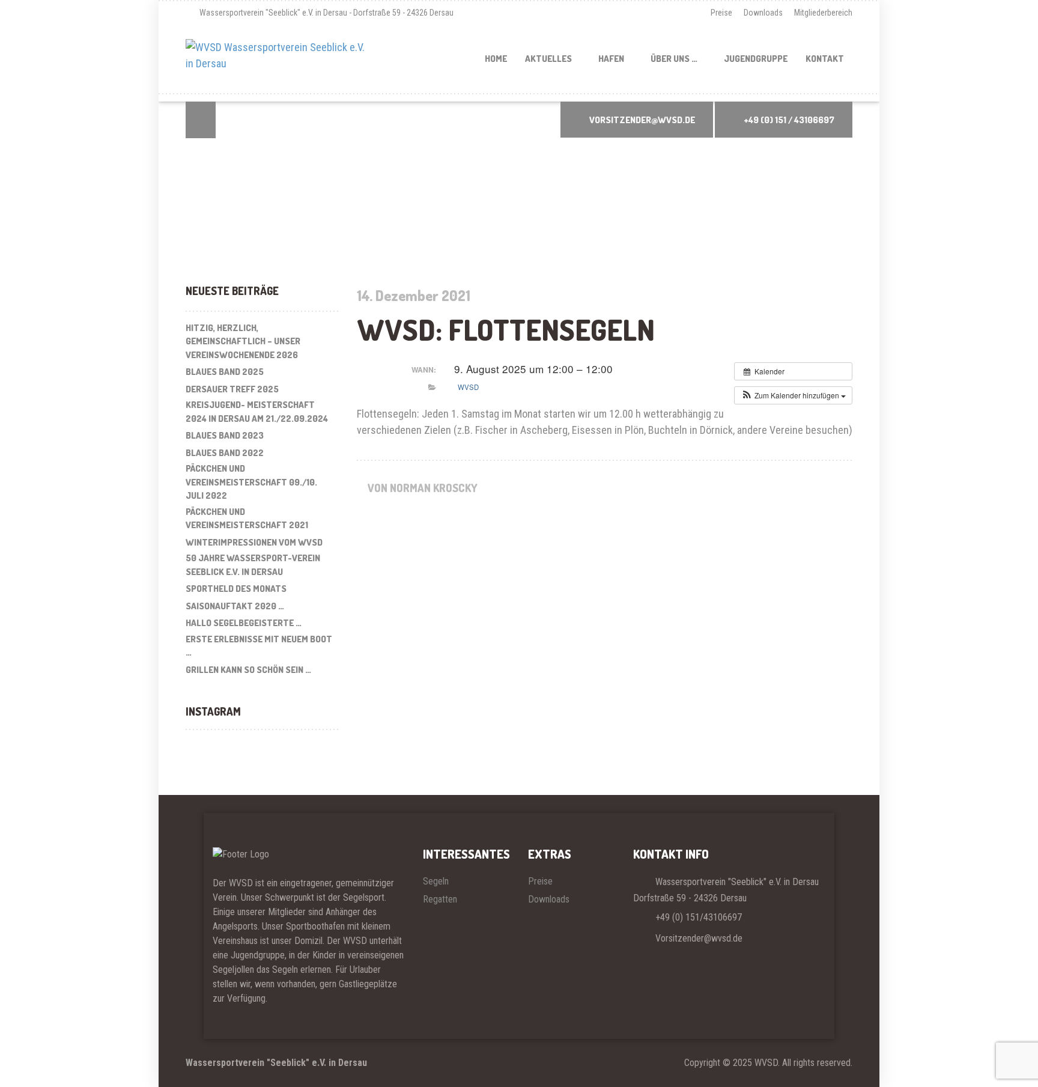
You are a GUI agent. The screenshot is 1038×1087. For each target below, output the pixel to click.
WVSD (468, 387)
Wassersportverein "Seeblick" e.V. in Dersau (276, 1062)
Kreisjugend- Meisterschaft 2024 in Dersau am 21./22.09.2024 (257, 411)
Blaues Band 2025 (225, 371)
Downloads (763, 12)
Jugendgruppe (756, 58)
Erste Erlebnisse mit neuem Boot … (259, 646)
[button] (793, 395)
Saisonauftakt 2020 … (235, 606)
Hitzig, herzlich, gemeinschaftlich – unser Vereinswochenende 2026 (243, 341)
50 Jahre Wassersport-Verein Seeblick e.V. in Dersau (253, 564)
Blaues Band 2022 (225, 452)
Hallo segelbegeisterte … (244, 623)
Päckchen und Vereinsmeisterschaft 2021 (247, 518)
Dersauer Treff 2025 (232, 389)
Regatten (440, 899)
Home (496, 58)
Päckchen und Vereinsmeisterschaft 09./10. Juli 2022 (251, 482)
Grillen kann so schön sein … (248, 669)
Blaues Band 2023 (225, 435)
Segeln (436, 881)
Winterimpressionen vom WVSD (254, 542)
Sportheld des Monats (236, 588)
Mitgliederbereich (823, 12)
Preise (721, 12)
